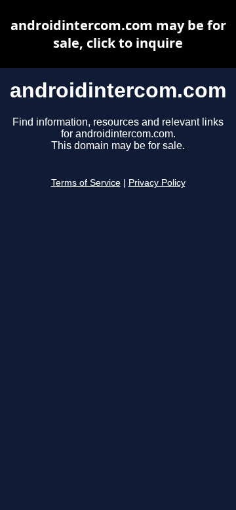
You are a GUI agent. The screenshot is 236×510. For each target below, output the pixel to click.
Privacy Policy (157, 183)
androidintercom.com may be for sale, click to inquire (118, 34)
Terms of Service (86, 183)
